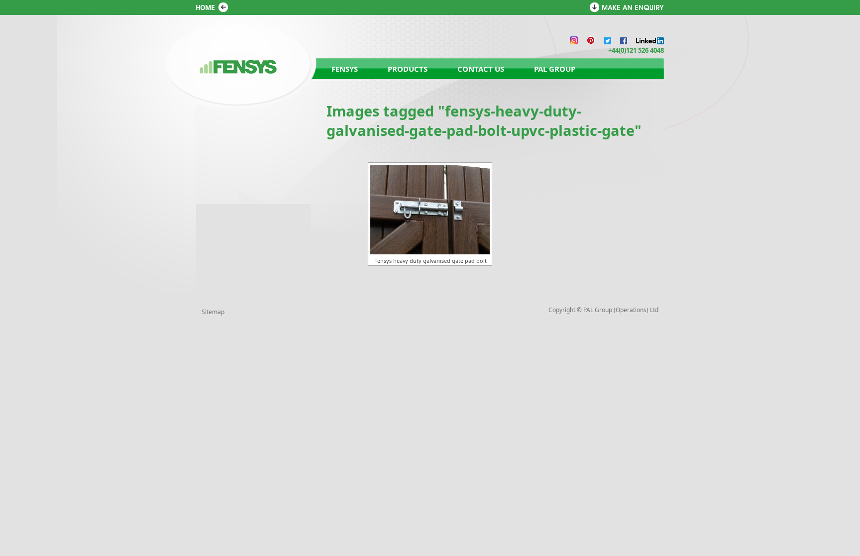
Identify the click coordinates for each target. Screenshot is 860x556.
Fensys (344, 69)
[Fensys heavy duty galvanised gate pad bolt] (430, 209)
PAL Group (554, 69)
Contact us (480, 69)
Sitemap (213, 312)
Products (408, 69)
